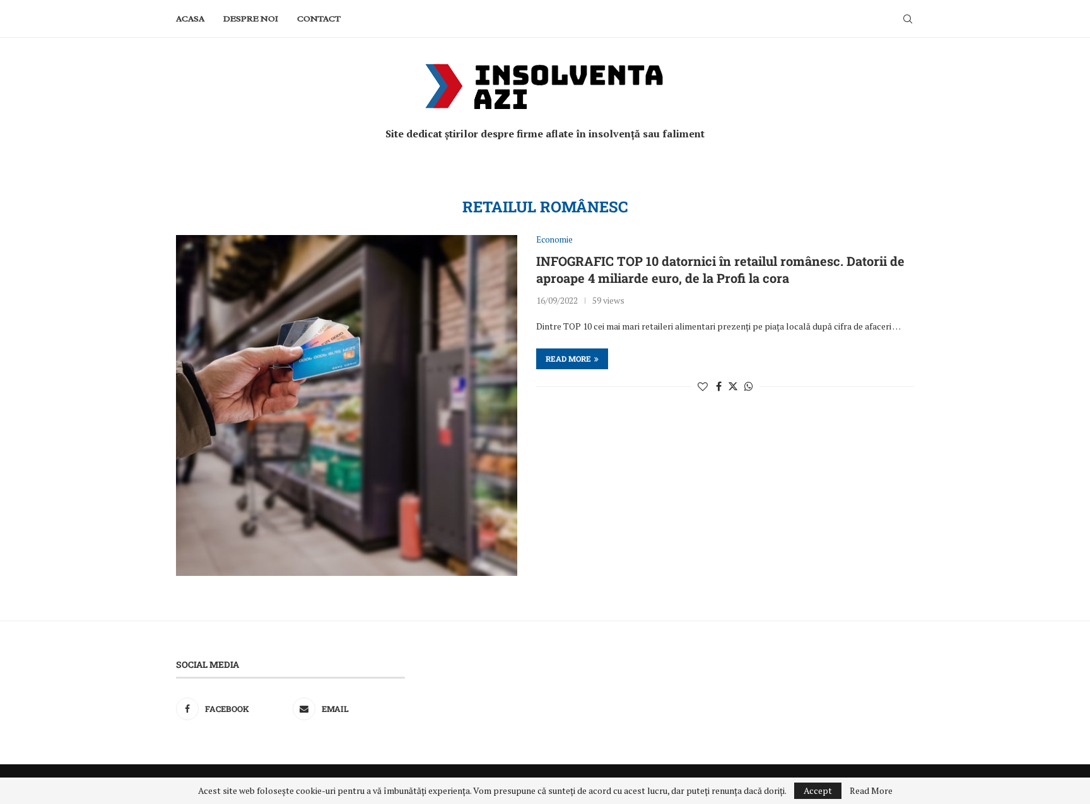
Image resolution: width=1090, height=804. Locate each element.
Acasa (190, 18)
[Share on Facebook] (719, 386)
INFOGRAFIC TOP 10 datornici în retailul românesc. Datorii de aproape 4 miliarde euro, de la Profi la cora (720, 269)
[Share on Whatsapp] (748, 386)
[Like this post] (703, 386)
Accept (818, 790)
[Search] (907, 19)
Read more (568, 358)
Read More (871, 790)
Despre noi (250, 18)
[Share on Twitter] (733, 386)
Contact (319, 18)
